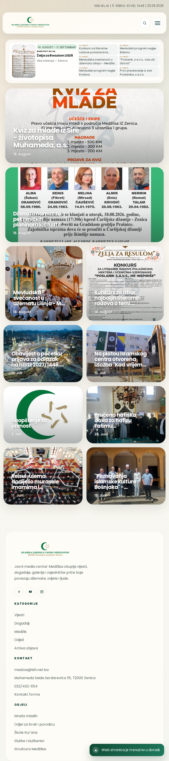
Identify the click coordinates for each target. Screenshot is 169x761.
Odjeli (19, 639)
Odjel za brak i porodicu (34, 724)
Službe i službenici (29, 740)
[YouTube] (30, 591)
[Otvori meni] (157, 23)
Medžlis (20, 631)
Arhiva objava (26, 648)
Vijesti (19, 614)
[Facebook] (19, 591)
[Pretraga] (145, 23)
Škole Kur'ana (25, 732)
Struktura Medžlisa (30, 749)
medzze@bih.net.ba (31, 669)
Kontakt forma (27, 694)
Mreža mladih (25, 716)
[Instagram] (41, 591)
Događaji (21, 623)
